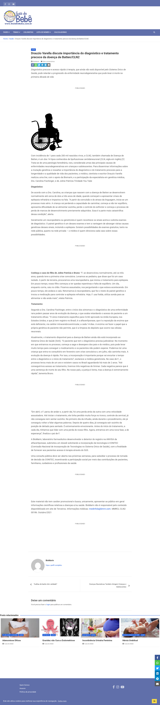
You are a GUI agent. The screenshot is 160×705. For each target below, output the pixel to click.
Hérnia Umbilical (130, 640)
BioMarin (36, 61)
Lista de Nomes (42, 32)
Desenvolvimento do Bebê (131, 635)
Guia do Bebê (8, 644)
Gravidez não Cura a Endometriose (58, 640)
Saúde (33, 49)
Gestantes (46, 635)
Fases (5, 32)
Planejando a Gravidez (10, 635)
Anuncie (22, 688)
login (48, 605)
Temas (15, 32)
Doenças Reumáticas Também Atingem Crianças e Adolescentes (107, 585)
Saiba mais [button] (62, 701)
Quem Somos (24, 685)
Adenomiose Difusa (11, 640)
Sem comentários (49, 61)
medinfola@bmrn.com (100, 509)
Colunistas (28, 32)
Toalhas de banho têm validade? (45, 584)
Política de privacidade (28, 692)
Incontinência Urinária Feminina (97, 640)
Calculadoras (60, 32)
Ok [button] (154, 701)
